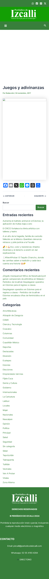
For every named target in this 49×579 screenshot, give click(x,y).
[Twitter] (45, 3)
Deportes (7, 347)
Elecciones (8, 369)
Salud (5, 437)
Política (6, 428)
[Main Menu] (5, 26)
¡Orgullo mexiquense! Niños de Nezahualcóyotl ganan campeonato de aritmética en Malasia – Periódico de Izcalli (24, 279)
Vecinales (7, 469)
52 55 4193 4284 (30, 553)
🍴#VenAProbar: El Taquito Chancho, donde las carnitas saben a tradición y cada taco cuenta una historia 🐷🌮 (23, 260)
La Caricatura (9, 396)
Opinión (6, 424)
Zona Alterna (9, 482)
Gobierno (7, 387)
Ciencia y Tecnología (12, 324)
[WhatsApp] (33, 3)
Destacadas (8, 351)
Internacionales (10, 392)
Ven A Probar (9, 473)
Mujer (5, 410)
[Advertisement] (24, 56)
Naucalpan (8, 419)
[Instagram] (41, 3)
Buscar (6, 202)
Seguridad (7, 442)
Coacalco (7, 329)
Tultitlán (6, 464)
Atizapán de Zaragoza (13, 315)
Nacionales (8, 415)
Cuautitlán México (11, 342)
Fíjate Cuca (8, 378)
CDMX (6, 320)
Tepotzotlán (8, 455)
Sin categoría (9, 446)
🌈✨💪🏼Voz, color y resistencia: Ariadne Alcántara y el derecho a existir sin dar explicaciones (21, 250)
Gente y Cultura (10, 383)
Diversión (7, 356)
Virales (6, 478)
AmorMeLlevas (9, 311)
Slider (5, 451)
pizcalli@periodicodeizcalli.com (27, 546)
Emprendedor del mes (13, 374)
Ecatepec (7, 360)
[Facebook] (37, 3)
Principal (6, 433)
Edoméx (6, 365)
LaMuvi (6, 401)
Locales (6, 405)
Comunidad (8, 338)
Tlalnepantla (8, 460)
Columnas (7, 333)
